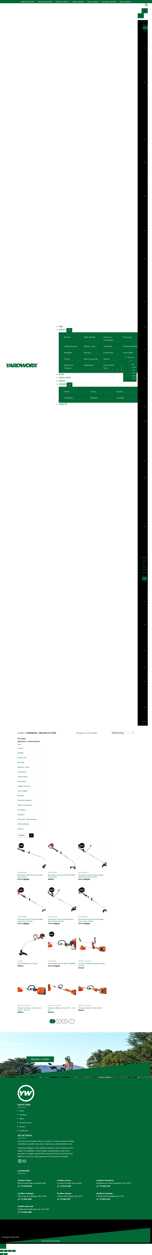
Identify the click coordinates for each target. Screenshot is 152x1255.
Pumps (67, 359)
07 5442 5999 (65, 1186)
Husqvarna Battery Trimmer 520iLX (90, 1008)
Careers (62, 380)
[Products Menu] (69, 330)
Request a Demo (40, 1059)
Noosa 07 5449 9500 (125, 2)
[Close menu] (141, 15)
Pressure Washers (130, 346)
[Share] (10, 1251)
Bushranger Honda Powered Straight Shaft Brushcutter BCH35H (91, 876)
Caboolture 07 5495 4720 (44, 2)
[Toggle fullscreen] (6, 1251)
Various (106, 359)
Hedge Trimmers (70, 346)
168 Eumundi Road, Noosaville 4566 (32, 1183)
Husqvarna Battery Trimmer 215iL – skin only (61, 1009)
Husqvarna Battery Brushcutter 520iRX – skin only (92, 964)
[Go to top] (3, 1246)
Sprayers (87, 352)
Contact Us (63, 404)
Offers (61, 374)
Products (62, 329)
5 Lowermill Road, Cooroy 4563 (69, 1183)
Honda (20, 961)
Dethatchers (88, 365)
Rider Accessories (91, 359)
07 (22, 1212)
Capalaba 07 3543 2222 (62, 2)
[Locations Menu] (69, 384)
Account (131, 357)
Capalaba (120, 397)
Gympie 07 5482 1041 (92, 2)
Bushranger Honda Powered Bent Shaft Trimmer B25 (61, 876)
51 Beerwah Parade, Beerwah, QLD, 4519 (33, 1209)
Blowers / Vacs (90, 346)
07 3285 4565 (26, 1199)
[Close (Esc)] (14, 1251)
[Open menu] (145, 10)
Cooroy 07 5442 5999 (78, 2)
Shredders (68, 352)
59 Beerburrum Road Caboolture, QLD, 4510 (113, 1183)
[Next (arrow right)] (6, 1254)
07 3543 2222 (105, 1199)
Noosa (66, 391)
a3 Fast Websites (54, 1241)
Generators (107, 346)
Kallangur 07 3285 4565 (109, 2)
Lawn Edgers (128, 352)
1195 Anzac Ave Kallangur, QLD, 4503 (32, 1196)
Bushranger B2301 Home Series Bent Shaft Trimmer (30, 876)
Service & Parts (65, 377)
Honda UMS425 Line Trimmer (28, 963)
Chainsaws (127, 337)
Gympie (120, 391)
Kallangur (94, 397)
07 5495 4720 (105, 1186)
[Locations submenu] (144, 578)
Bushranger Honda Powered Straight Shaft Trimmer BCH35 (91, 920)
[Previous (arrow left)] (2, 1254)
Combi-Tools (108, 352)
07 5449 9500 (26, 1186)
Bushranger (22, 872)
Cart (133, 372)
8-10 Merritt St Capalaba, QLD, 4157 (110, 1196)
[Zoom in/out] (2, 1251)
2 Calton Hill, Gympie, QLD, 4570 (69, 1196)
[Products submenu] (145, 28)
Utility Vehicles (89, 337)
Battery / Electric (84, 961)
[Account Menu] (131, 361)
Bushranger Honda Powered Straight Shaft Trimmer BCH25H (60, 920)
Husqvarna (52, 961)
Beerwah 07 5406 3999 (27, 2)
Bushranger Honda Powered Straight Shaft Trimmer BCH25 (30, 920)
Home (61, 326)
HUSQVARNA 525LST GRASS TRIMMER (62, 963)
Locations (62, 384)
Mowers (67, 337)
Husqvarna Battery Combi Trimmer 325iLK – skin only (29, 1009)
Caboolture (68, 397)
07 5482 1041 (65, 1199)
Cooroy (93, 391)
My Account (134, 367)
